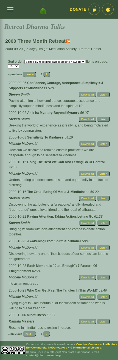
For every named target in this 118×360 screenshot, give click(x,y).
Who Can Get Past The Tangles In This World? (63, 290)
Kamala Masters (22, 321)
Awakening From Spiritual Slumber (54, 241)
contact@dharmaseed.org (43, 355)
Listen (103, 94)
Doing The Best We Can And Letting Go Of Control (66, 162)
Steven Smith (19, 94)
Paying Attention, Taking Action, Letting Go (60, 216)
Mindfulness (37, 315)
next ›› (29, 74)
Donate (78, 9)
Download (87, 94)
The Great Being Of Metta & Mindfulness (58, 192)
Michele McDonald (23, 144)
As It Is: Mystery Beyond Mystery (53, 113)
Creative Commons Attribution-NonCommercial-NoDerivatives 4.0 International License (71, 346)
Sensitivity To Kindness (45, 137)
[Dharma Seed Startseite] (43, 9)
